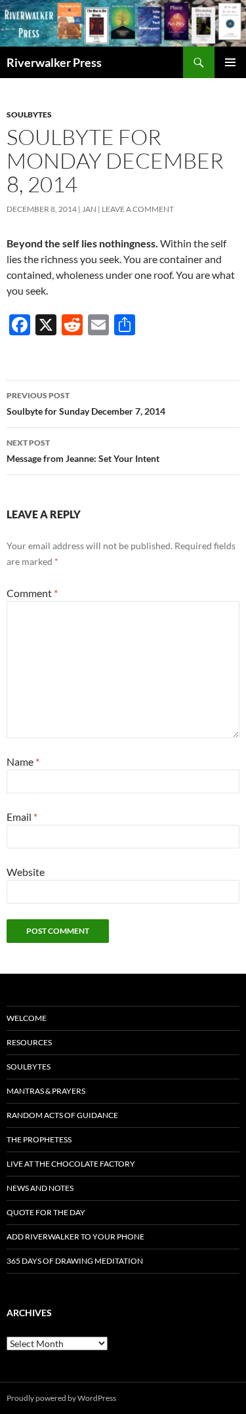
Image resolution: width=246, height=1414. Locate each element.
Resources (29, 1042)
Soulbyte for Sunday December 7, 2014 (86, 403)
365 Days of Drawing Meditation (75, 1261)
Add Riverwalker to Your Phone (75, 1236)
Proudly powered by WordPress (61, 1398)
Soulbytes (29, 114)
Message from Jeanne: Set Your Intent (83, 451)
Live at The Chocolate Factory (71, 1164)
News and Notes (40, 1188)
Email (22, 816)
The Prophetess (39, 1139)
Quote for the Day (46, 1212)
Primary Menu (230, 62)
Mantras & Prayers (46, 1091)
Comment (32, 593)
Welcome (27, 1018)
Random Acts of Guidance (62, 1115)
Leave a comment (138, 209)
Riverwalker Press (54, 62)
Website (26, 871)
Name (23, 761)
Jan (89, 209)
